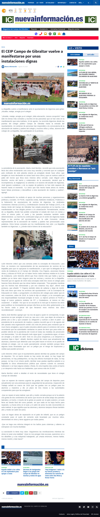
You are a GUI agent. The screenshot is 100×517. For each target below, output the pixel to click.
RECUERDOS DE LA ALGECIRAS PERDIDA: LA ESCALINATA (87, 95)
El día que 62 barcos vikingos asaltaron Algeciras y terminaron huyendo (87, 128)
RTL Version (95, 514)
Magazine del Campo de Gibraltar (15, 29)
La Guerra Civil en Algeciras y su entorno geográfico (88, 197)
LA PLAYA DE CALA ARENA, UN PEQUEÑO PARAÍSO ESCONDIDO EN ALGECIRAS (88, 74)
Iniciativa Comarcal (58, 29)
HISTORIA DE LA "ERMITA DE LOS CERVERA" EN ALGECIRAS (88, 85)
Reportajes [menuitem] (62, 3)
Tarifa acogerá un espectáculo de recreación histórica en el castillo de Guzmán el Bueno (88, 321)
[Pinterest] (31, 493)
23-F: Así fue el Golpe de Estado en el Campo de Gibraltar (87, 239)
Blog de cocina (73, 29)
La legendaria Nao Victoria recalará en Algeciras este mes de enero (88, 296)
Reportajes (30, 37)
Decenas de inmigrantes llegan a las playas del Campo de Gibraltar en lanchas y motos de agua (32, 473)
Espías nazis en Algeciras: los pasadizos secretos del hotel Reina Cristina (88, 106)
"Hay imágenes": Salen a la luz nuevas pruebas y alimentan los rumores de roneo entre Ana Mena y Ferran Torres (54, 474)
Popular (34, 29)
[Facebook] (58, 66)
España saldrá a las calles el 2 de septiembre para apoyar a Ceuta (10, 472)
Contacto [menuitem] (72, 3)
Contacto (62, 514)
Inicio (3, 47)
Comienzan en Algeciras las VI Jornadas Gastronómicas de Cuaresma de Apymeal (88, 332)
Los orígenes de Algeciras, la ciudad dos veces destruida (88, 117)
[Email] (35, 493)
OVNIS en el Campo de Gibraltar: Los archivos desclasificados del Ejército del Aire (87, 218)
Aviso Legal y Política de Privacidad (78, 514)
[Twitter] (61, 66)
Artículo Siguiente (57, 498)
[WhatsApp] (63, 66)
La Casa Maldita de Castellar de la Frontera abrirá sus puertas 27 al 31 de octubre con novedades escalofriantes (88, 308)
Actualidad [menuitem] (50, 3)
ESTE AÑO (90, 55)
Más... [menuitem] (81, 3)
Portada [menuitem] (31, 3)
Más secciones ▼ (7, 37)
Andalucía (44, 29)
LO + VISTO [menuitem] (39, 3)
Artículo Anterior (7, 498)
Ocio (16, 37)
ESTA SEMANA (75, 55)
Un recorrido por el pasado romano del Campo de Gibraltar (88, 188)
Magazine (22, 37)
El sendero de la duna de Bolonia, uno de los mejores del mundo (88, 229)
